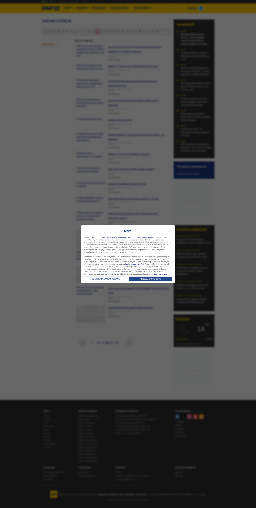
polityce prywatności (134, 264)
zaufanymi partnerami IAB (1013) (105, 237)
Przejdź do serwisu (150, 279)
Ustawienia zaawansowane (106, 279)
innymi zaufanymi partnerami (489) (135, 237)
